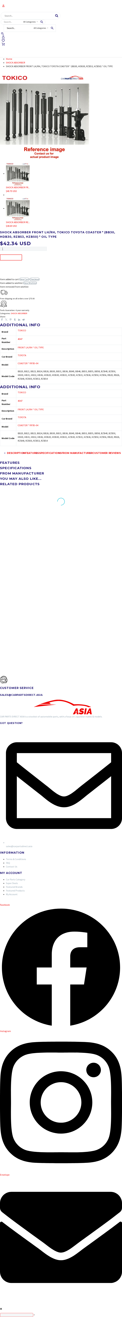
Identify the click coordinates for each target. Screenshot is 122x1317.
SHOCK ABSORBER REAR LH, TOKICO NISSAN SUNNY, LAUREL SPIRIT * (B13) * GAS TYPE (16, 627)
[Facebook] (2, 319)
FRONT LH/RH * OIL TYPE (31, 347)
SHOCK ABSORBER (15, 62)
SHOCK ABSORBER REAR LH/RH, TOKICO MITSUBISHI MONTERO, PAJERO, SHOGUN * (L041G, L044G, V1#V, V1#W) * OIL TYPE (61, 553)
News (105, 48)
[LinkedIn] (19, 319)
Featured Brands (63, 48)
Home (9, 58)
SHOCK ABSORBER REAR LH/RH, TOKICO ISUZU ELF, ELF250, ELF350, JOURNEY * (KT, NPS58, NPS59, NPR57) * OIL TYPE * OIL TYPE (104, 554)
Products (8, 48)
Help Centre (88, 48)
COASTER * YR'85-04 (28, 363)
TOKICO (22, 330)
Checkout (34, 279)
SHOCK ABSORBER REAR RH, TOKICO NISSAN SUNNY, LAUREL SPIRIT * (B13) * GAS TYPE (16, 553)
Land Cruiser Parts (33, 48)
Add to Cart (11, 257)
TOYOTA (22, 355)
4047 (20, 339)
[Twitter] (6, 319)
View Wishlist (30, 282)
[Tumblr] (15, 319)
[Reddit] (23, 319)
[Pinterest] (10, 319)
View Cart (24, 279)
